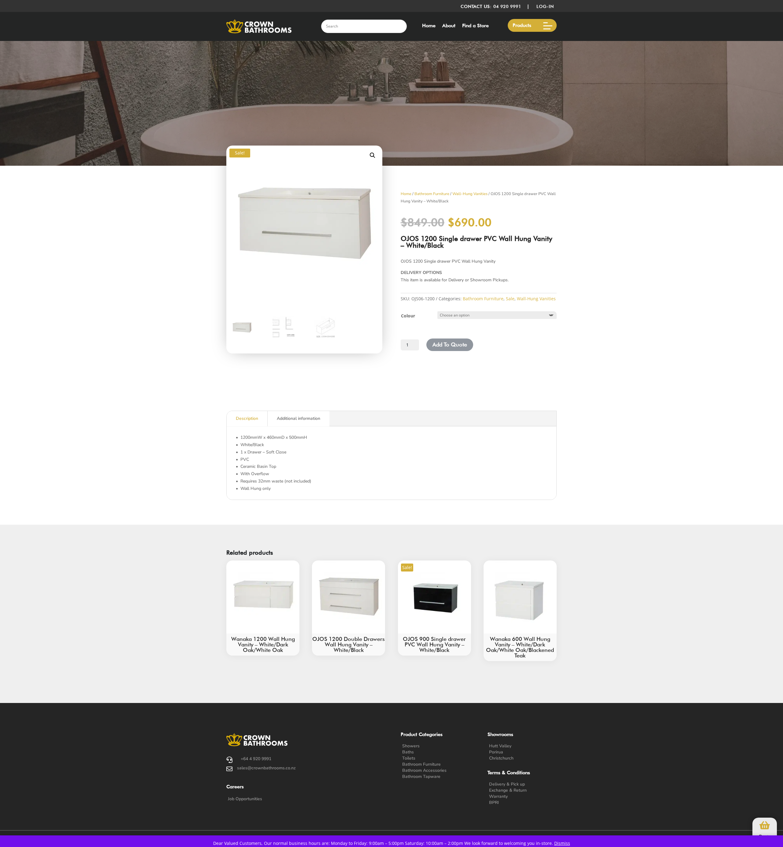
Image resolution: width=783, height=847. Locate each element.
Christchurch (501, 758)
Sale (510, 298)
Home (429, 26)
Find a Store (475, 26)
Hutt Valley (500, 746)
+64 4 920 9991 (256, 759)
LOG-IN (546, 6)
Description (247, 418)
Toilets (408, 758)
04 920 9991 (507, 6)
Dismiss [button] (562, 843)
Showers (411, 746)
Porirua (496, 752)
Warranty (498, 796)
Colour (408, 316)
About (448, 26)
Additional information (298, 418)
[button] (372, 155)
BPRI (494, 802)
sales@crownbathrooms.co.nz (266, 768)
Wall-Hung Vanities (470, 194)
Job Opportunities (245, 799)
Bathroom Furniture (431, 194)
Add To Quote (449, 344)
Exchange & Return (508, 790)
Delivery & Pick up (507, 784)
